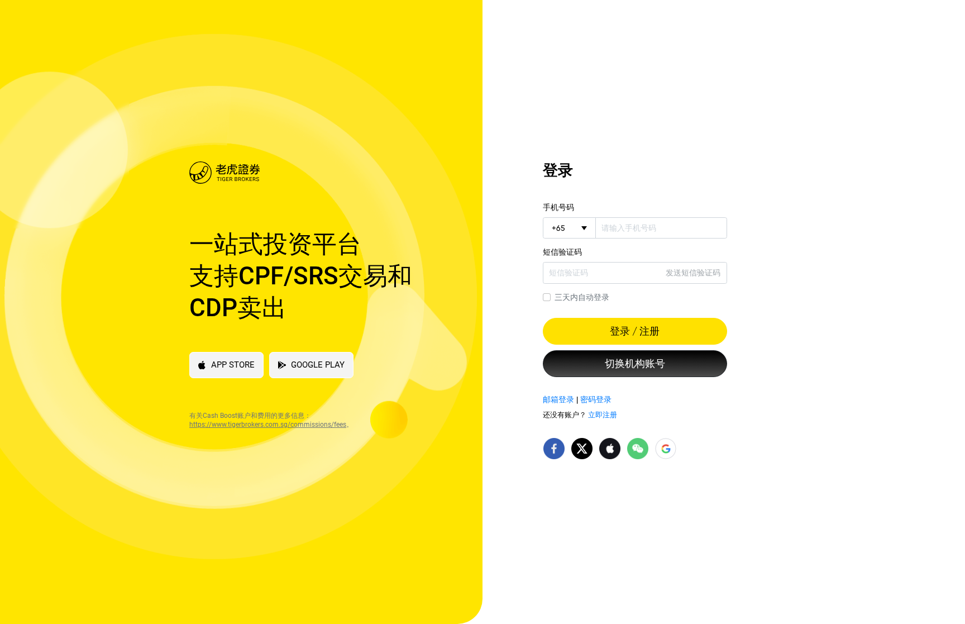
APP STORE (233, 365)
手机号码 (558, 207)
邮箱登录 (558, 399)
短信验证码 (562, 251)
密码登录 (596, 399)
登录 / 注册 (635, 331)
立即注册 (602, 415)
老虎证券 (316, 172)
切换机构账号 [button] (635, 363)
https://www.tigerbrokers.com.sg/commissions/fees (267, 424)
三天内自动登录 (582, 297)
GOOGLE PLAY (318, 365)
